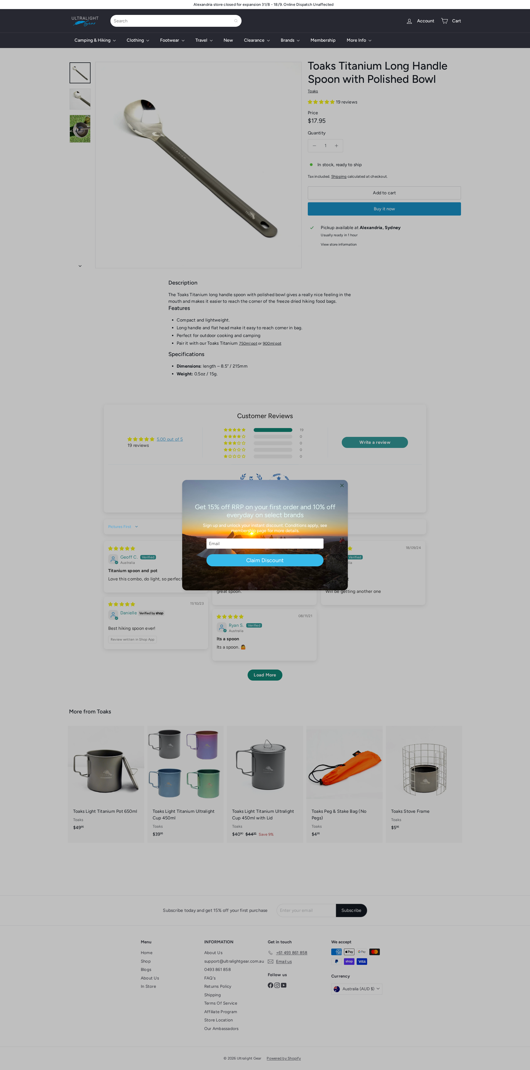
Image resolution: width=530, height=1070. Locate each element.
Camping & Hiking (93, 40)
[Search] (236, 21)
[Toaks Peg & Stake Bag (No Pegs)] (344, 784)
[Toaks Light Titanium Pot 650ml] (106, 781)
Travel (201, 40)
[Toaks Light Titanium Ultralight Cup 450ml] (185, 784)
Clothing (136, 40)
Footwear (170, 40)
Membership (323, 40)
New (228, 40)
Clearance (255, 40)
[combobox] (176, 21)
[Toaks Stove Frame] (424, 781)
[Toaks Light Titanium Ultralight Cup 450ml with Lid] (265, 784)
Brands (288, 40)
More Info (357, 40)
